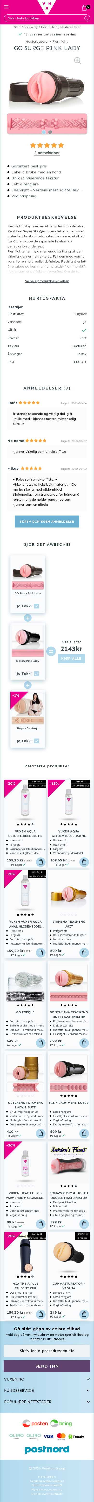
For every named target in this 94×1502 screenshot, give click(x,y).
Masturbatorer (70, 27)
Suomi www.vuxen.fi (47, 1485)
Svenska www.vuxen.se (47, 1481)
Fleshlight (60, 42)
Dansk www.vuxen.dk (46, 1494)
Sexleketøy (31, 27)
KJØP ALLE (71, 658)
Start (17, 27)
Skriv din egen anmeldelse (47, 522)
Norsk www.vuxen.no (47, 1489)
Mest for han (49, 27)
